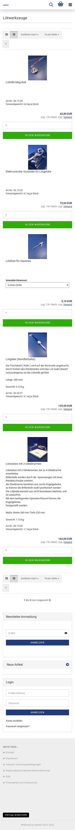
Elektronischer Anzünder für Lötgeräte (28, 171)
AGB (8, 776)
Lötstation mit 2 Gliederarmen (23, 463)
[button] (6, 34)
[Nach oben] (64, 824)
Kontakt (10, 752)
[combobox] (29, 34)
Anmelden (37, 642)
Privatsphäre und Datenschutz (21, 782)
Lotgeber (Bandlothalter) (20, 359)
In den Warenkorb (37, 135)
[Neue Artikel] (67, 665)
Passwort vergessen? (17, 726)
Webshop (26, 825)
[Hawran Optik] (9, 5)
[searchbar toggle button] (51, 5)
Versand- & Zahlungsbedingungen (23, 764)
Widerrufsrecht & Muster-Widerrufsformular (28, 770)
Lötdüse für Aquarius (18, 260)
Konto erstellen (14, 720)
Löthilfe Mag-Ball (16, 82)
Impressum (12, 758)
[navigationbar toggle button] (70, 5)
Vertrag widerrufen (16, 815)
